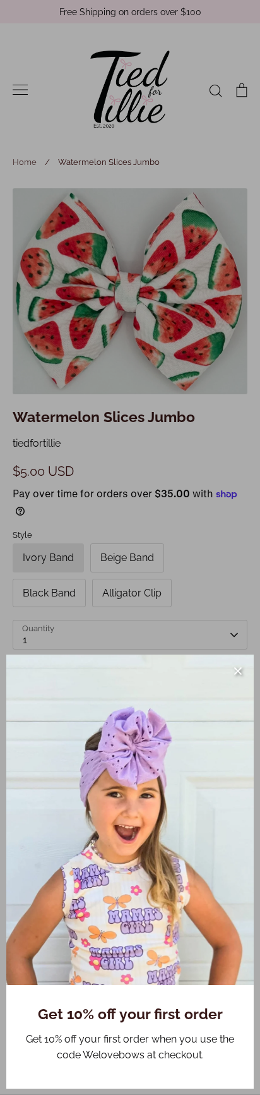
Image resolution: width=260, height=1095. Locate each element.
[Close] (238, 670)
